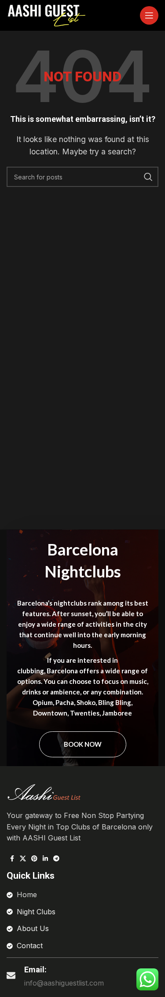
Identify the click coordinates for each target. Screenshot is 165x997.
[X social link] (23, 859)
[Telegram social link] (56, 859)
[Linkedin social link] (45, 859)
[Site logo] (46, 14)
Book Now (83, 744)
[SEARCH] (148, 177)
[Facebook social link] (12, 859)
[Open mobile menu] (149, 15)
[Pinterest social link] (34, 859)
